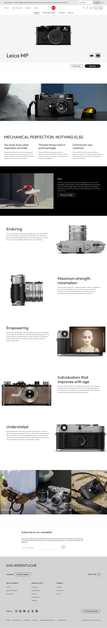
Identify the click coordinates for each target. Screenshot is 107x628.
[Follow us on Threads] (32, 611)
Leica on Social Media (91, 611)
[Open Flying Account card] (87, 8)
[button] (99, 574)
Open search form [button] (83, 8)
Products (6, 8)
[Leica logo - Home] (53, 8)
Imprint (8, 620)
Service (36, 8)
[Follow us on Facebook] (24, 611)
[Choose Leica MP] (91, 55)
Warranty (35, 620)
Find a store (90, 8)
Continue (96, 2)
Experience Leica (17, 8)
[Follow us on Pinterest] (36, 611)
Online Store (97, 8)
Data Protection (17, 620)
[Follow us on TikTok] (28, 611)
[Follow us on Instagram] (16, 611)
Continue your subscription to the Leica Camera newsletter (63, 547)
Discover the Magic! (66, 195)
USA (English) (82, 2)
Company (28, 8)
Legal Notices (26, 620)
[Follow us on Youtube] (20, 611)
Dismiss (102, 2)
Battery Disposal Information (47, 620)
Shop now (92, 66)
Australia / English (22, 574)
